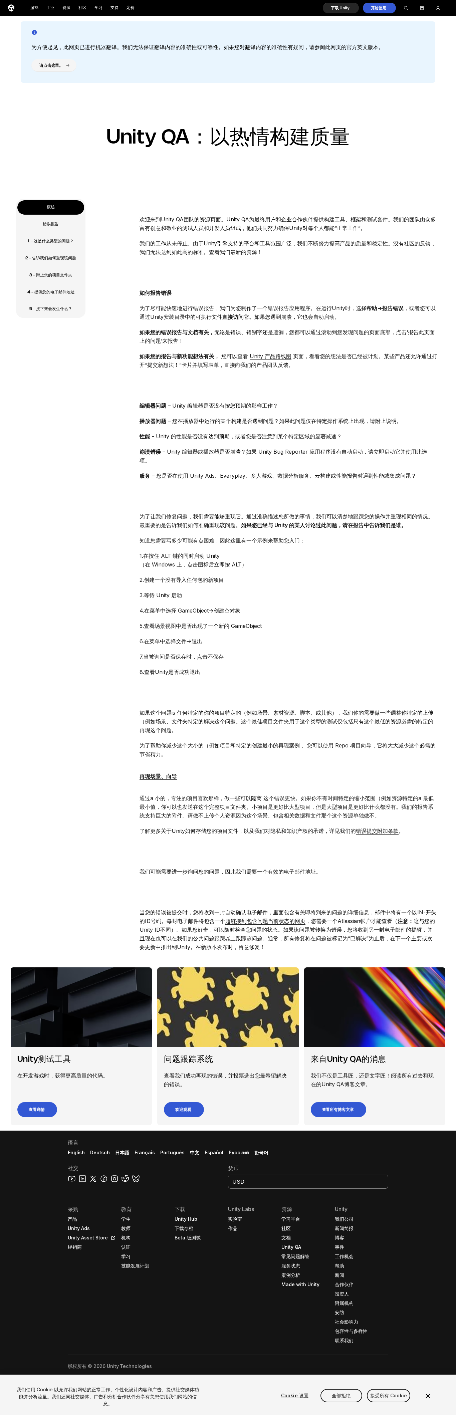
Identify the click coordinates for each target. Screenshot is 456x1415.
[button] (341, 8)
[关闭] (428, 1396)
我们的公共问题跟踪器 (203, 938)
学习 (98, 8)
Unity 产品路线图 (270, 356)
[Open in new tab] (112, 1237)
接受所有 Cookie (388, 1395)
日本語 (122, 1152)
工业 (50, 8)
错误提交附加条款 (377, 831)
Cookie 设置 (294, 1395)
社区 (82, 8)
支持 (114, 8)
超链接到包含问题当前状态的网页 (265, 921)
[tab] (50, 207)
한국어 (261, 1152)
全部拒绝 (341, 1395)
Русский (239, 1152)
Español (214, 1152)
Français (145, 1152)
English (76, 1152)
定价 (131, 8)
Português (172, 1152)
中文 (194, 1152)
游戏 (34, 8)
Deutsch (100, 1152)
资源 (66, 8)
